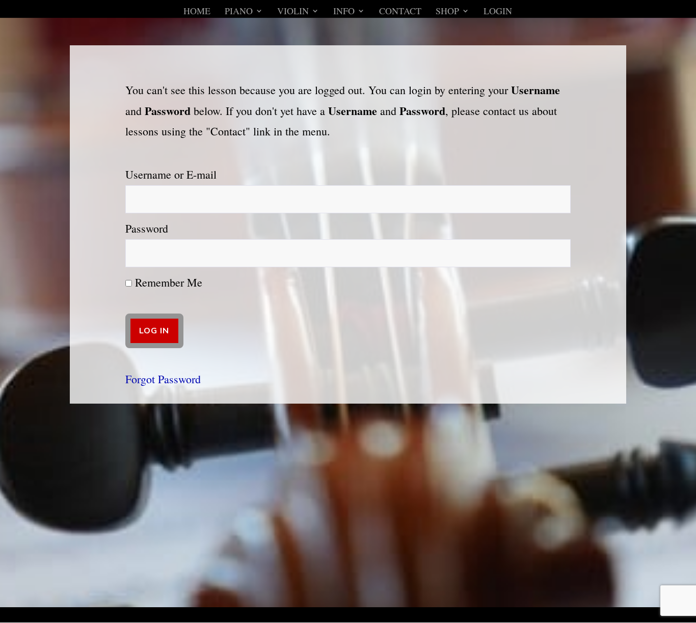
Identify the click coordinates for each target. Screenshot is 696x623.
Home (196, 12)
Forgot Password (163, 379)
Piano (239, 12)
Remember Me (167, 282)
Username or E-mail (171, 174)
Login (498, 12)
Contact (400, 12)
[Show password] (556, 253)
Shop (447, 12)
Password (146, 228)
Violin (293, 12)
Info (344, 12)
